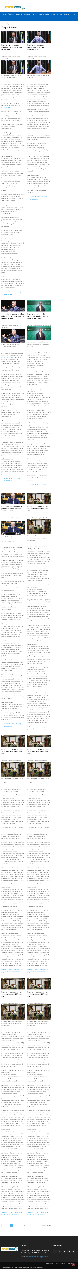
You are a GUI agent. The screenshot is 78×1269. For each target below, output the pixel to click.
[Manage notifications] (73, 1264)
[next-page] (28, 1225)
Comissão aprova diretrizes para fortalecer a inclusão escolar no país (12, 508)
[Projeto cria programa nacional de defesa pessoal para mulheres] (39, 37)
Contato (69, 1263)
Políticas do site (60, 1263)
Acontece (27, 14)
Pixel (45, 1267)
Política (34, 14)
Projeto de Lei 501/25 (7, 357)
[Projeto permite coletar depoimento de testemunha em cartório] (13, 37)
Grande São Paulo (8, 14)
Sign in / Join (38, 1)
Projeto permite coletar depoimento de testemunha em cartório (12, 47)
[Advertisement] (52, 7)
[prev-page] (3, 1225)
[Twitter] (65, 1)
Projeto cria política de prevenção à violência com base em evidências (37, 316)
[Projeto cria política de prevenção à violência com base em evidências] (39, 306)
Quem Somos (50, 1263)
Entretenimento (56, 14)
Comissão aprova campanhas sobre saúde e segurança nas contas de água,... (12, 316)
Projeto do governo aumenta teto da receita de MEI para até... (38, 508)
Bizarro (66, 14)
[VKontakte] (71, 1)
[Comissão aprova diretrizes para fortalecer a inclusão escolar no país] (13, 498)
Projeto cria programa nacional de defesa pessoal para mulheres (37, 47)
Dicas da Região (44, 14)
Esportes (19, 14)
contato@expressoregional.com (37, 1257)
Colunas (5, 19)
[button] (74, 14)
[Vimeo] (68, 1)
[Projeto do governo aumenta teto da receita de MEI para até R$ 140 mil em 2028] (39, 498)
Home (3, 24)
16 (24, 1225)
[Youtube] (75, 1)
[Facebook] (61, 1)
